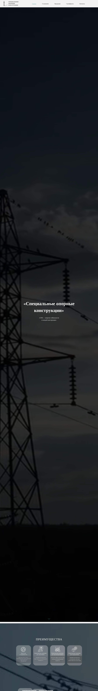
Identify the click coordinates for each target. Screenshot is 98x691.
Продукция (57, 4)
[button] (57, 655)
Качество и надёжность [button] (23, 653)
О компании (45, 4)
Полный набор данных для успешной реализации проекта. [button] (57, 659)
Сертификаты (70, 4)
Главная (34, 4)
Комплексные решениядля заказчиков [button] (41, 653)
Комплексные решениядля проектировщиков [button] (58, 653)
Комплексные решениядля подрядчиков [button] (75, 653)
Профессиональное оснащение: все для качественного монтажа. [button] (74, 659)
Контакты (82, 4)
